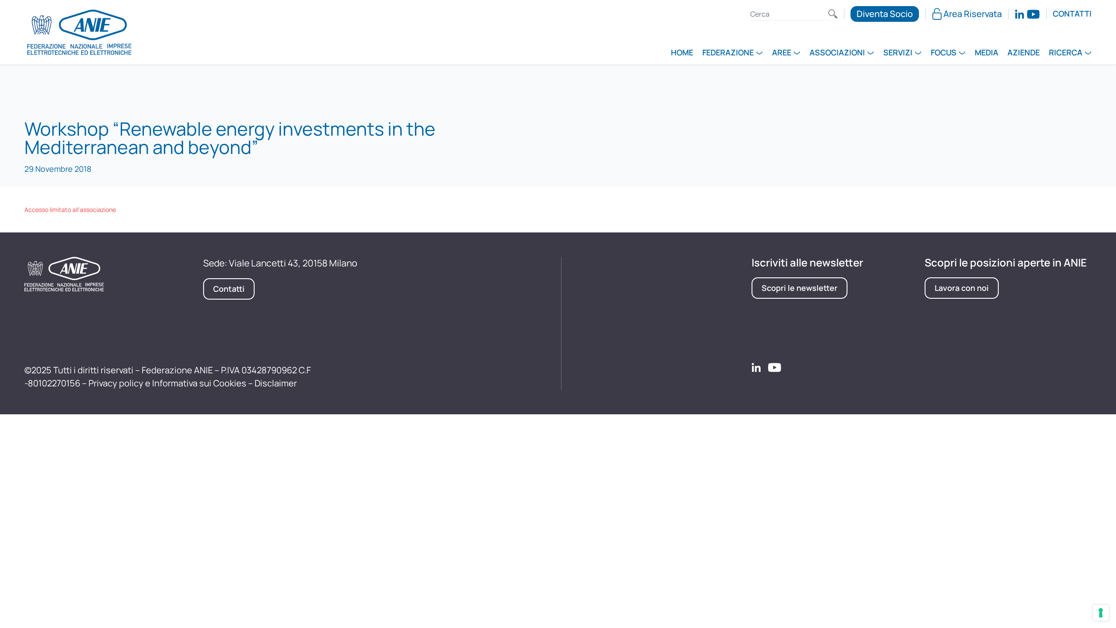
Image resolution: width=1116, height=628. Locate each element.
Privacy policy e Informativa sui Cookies (167, 383)
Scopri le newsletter (799, 288)
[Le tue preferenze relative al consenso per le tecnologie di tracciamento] (1100, 612)
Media (986, 53)
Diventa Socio (885, 14)
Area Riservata (972, 14)
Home (682, 53)
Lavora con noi (962, 288)
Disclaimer (276, 383)
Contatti (1072, 14)
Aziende (1023, 53)
